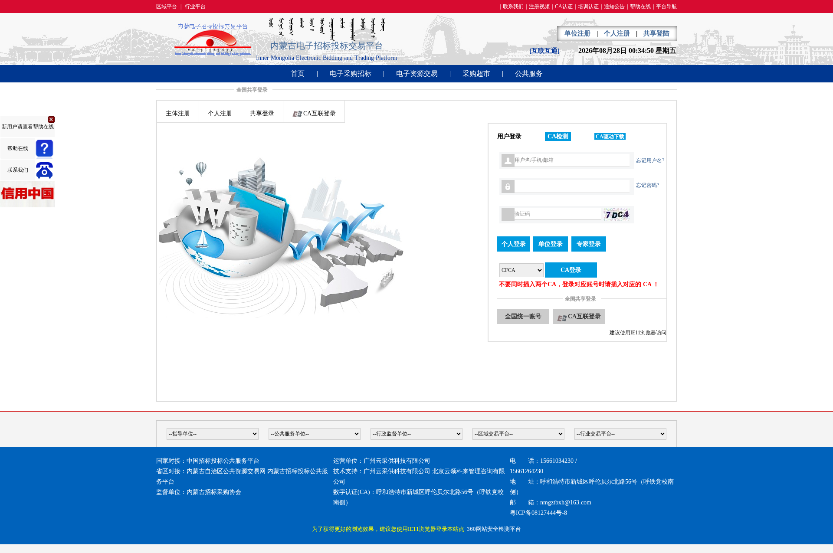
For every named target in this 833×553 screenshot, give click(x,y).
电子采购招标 (350, 73)
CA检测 (558, 136)
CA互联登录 (584, 316)
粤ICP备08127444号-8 (538, 513)
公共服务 (529, 73)
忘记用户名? (650, 160)
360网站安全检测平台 (494, 529)
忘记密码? (647, 185)
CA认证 (564, 6)
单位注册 (577, 33)
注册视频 (539, 6)
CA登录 (571, 270)
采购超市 (476, 73)
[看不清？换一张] (616, 214)
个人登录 (514, 244)
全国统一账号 (523, 316)
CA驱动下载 (610, 137)
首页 (298, 73)
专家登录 (589, 244)
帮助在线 (640, 6)
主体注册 (178, 113)
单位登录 (550, 244)
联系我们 (513, 6)
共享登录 (262, 113)
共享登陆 (656, 33)
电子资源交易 (417, 73)
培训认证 (588, 6)
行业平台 (195, 6)
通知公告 (614, 6)
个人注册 (617, 33)
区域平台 (166, 6)
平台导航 (666, 6)
